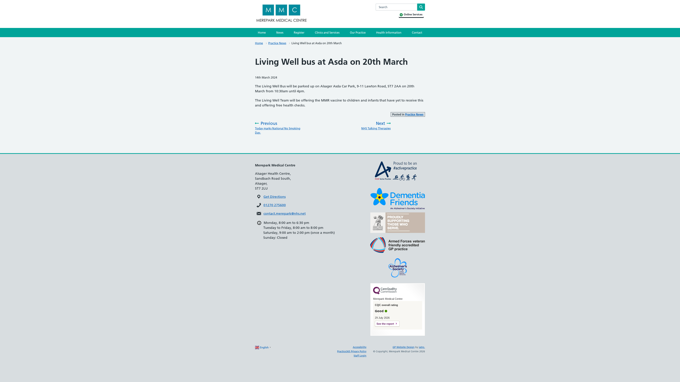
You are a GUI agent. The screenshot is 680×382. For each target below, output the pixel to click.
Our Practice (358, 32)
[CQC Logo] (385, 293)
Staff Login (360, 355)
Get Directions (275, 197)
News (279, 32)
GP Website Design (404, 347)
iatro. (422, 347)
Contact (417, 32)
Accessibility (359, 347)
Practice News (277, 43)
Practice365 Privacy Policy (351, 351)
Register (299, 32)
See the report (385, 323)
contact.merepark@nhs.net (285, 214)
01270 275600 (275, 205)
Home (262, 32)
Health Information (388, 32)
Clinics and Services (327, 32)
